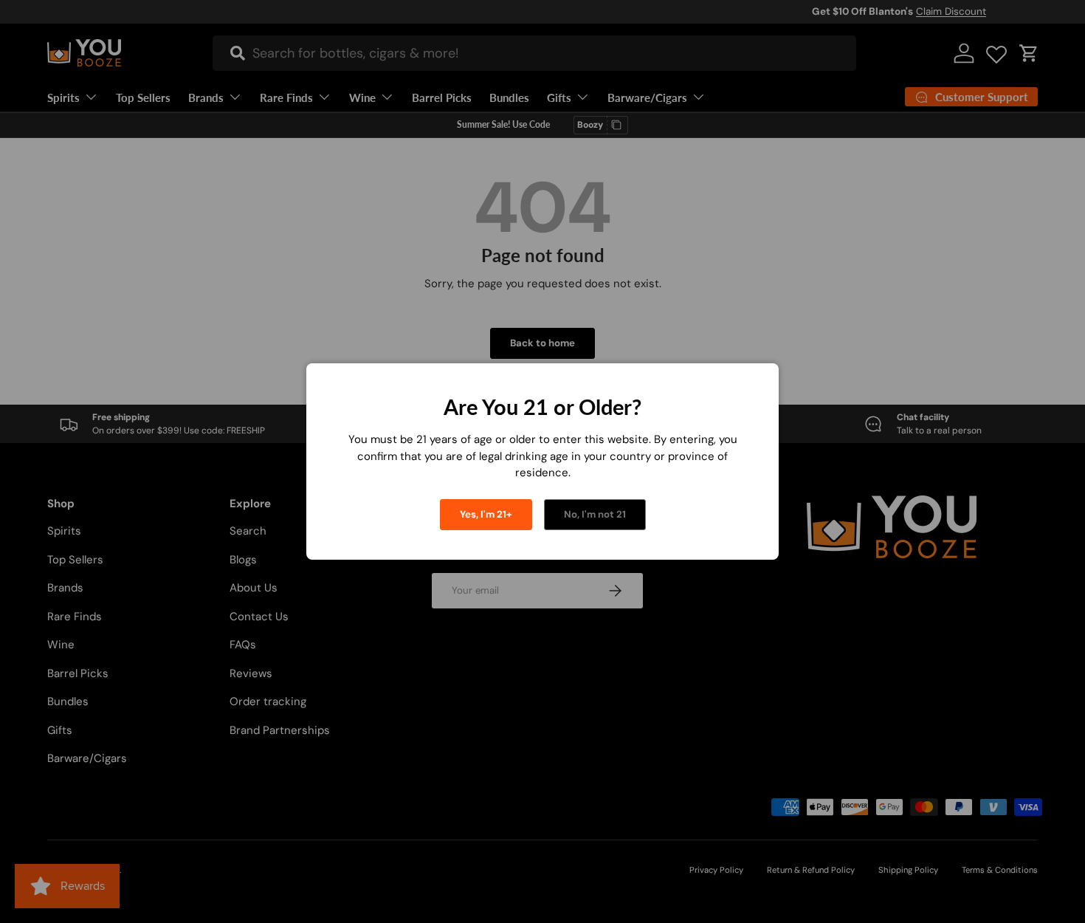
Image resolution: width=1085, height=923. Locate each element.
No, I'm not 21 (595, 514)
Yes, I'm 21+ (486, 514)
